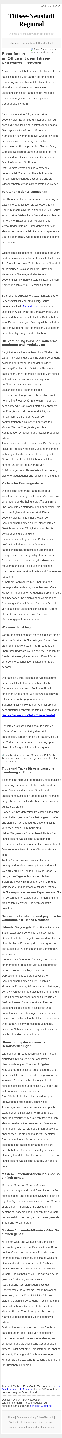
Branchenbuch (45, 43)
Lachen (22, 1427)
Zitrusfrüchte (30, 306)
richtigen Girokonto (41, 1405)
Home (11, 1417)
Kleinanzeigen (28, 1422)
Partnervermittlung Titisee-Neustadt (35, 1417)
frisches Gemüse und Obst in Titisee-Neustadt (28, 715)
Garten (12, 1427)
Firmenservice (45, 1422)
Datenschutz (34, 1427)
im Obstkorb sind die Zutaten (31, 1388)
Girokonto (14, 1422)
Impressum (48, 1427)
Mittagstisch (28, 43)
